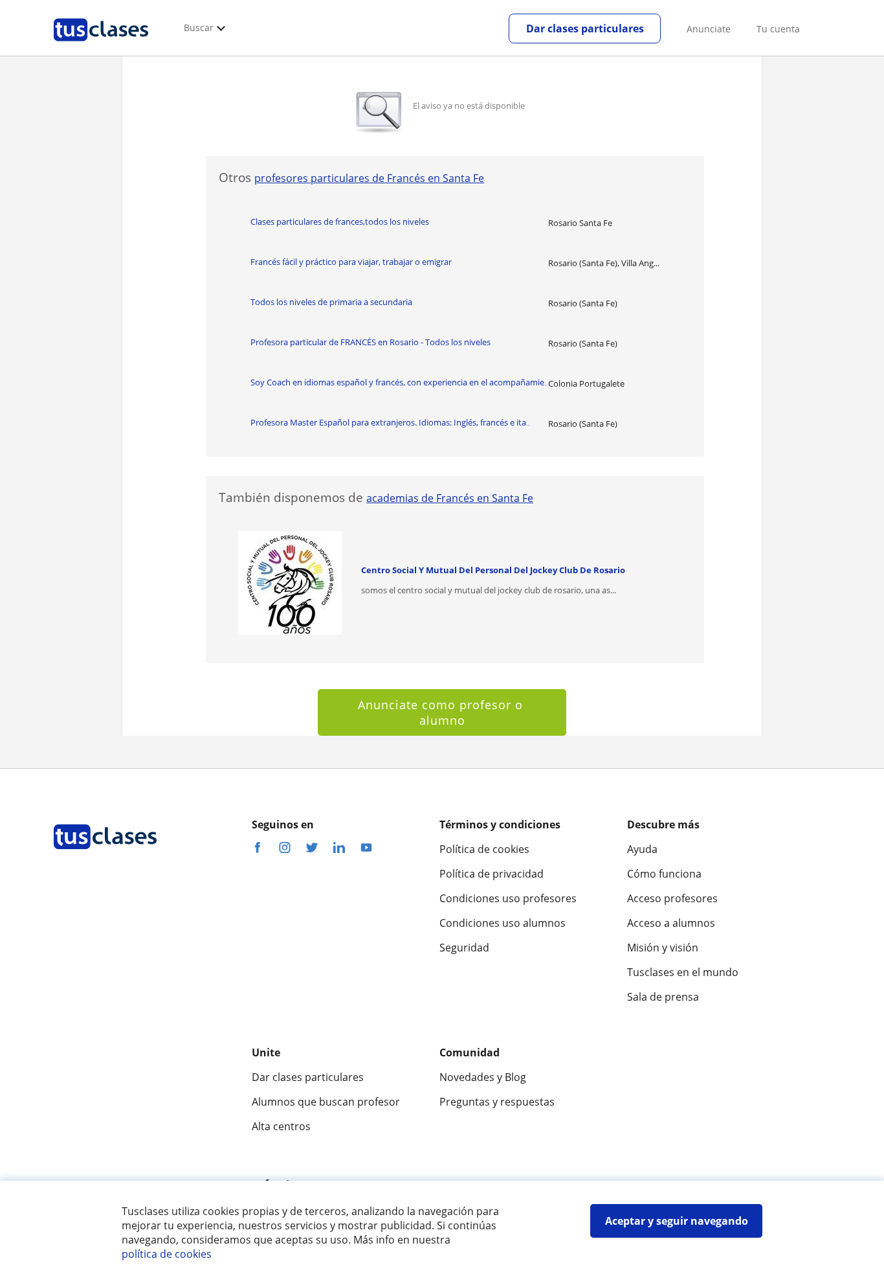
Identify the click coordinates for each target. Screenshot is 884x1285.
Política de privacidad (491, 874)
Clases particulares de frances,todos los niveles (339, 221)
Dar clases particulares (585, 28)
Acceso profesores (672, 898)
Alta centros (281, 1126)
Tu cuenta (778, 29)
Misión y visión (662, 947)
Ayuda (642, 849)
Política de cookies (484, 849)
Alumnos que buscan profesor (326, 1102)
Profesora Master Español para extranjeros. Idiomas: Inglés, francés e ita (390, 422)
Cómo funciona (664, 874)
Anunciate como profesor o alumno (442, 712)
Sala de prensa (663, 997)
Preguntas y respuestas (497, 1102)
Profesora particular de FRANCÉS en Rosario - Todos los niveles (370, 342)
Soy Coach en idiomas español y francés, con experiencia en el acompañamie (399, 382)
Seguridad (464, 947)
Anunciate (709, 29)
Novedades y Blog (482, 1077)
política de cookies (167, 1254)
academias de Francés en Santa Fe (449, 498)
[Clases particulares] (101, 46)
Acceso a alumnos (671, 923)
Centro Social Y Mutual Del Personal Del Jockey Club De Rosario (493, 570)
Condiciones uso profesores (508, 898)
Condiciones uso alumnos (502, 923)
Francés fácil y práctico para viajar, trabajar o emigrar (351, 261)
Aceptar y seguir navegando (676, 1221)
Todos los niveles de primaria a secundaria (331, 302)
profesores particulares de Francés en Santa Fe (369, 178)
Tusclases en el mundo (682, 972)
